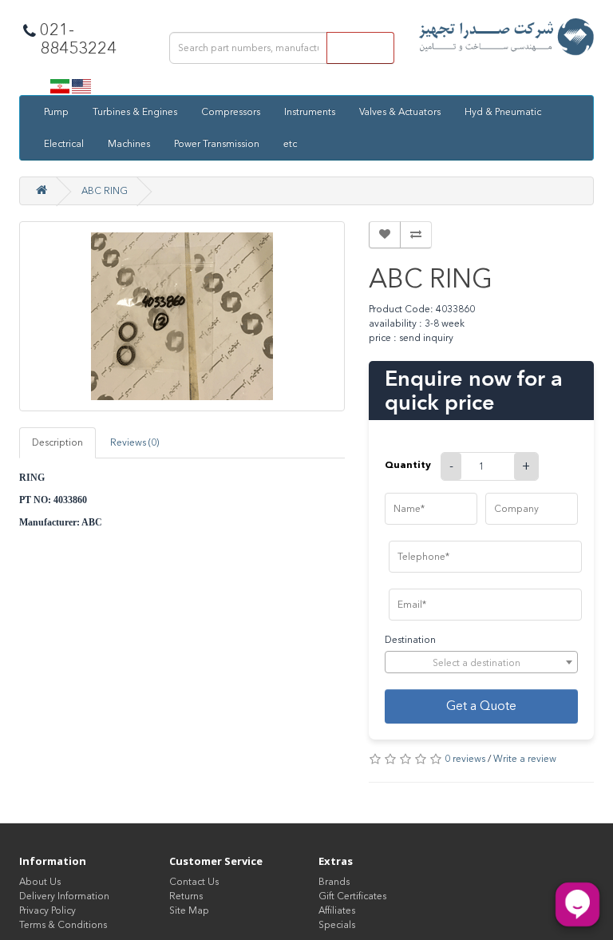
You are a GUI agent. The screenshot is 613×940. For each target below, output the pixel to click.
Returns (186, 896)
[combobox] (482, 662)
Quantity (408, 464)
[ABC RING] (182, 316)
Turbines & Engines (135, 111)
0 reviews (465, 758)
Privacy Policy (47, 910)
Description (57, 442)
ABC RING (104, 190)
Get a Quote (481, 705)
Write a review (524, 758)
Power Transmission (216, 143)
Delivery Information (64, 896)
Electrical (64, 143)
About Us (40, 881)
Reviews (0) (134, 442)
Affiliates (336, 910)
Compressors (230, 111)
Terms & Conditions (63, 924)
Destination (410, 639)
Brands (334, 881)
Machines (129, 143)
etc (290, 143)
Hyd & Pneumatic (503, 111)
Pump (56, 111)
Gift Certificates (352, 896)
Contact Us (194, 881)
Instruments (309, 111)
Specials (336, 924)
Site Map (189, 910)
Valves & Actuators (400, 111)
